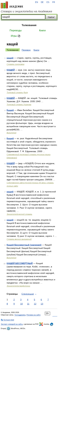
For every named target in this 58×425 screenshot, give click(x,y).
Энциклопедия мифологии (18, 286)
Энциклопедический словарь (19, 214)
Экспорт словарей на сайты (12, 324)
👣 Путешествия (7, 320)
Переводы (16, 30)
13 (42, 304)
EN (36, 2)
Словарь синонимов (15, 64)
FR (53, 2)
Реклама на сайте (33, 315)
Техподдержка (20, 315)
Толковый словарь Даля (17, 92)
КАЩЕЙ (11, 70)
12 (35, 304)
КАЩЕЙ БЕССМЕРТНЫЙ (20, 263)
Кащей (10, 110)
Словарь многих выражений (19, 239)
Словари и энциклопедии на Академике (26, 11)
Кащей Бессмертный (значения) (24, 245)
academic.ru (12, 5)
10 (21, 304)
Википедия (11, 133)
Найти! (51, 17)
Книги (42, 30)
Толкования (29, 25)
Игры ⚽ (16, 36)
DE (42, 2)
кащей (10, 58)
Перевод (26, 50)
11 (28, 304)
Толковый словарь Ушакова (19, 105)
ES (48, 2)
